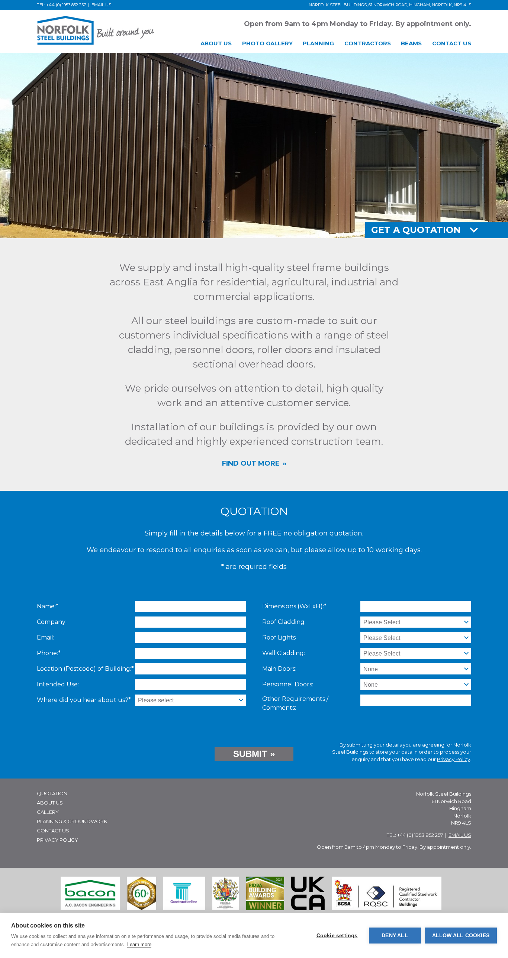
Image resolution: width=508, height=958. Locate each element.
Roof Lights (279, 637)
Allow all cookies (460, 935)
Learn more (139, 944)
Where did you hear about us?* (84, 699)
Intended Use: (58, 684)
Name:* (47, 606)
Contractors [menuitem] (367, 43)
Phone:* (49, 653)
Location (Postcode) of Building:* (85, 668)
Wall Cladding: (283, 653)
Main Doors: (279, 668)
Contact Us (53, 831)
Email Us (101, 4)
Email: (45, 637)
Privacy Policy (453, 759)
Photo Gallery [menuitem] (267, 43)
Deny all (395, 935)
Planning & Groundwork (72, 821)
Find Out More (251, 463)
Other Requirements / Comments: (295, 703)
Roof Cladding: (284, 621)
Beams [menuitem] (411, 43)
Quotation (52, 793)
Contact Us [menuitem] (451, 43)
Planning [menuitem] (318, 43)
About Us (50, 803)
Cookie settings (337, 935)
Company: (52, 621)
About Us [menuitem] (216, 43)
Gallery (48, 812)
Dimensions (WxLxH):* (294, 606)
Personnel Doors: (287, 684)
